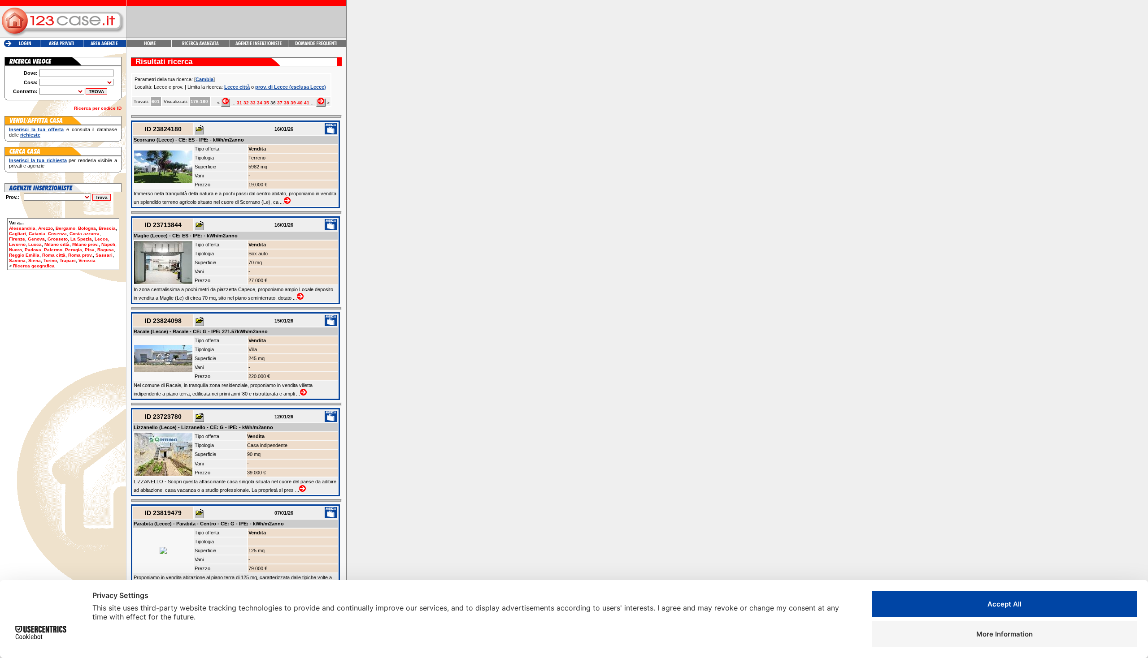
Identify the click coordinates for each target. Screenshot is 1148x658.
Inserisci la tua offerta (36, 129)
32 (246, 102)
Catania (37, 233)
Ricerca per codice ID (98, 108)
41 (306, 102)
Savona (17, 260)
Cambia (204, 79)
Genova (36, 239)
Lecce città (237, 87)
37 (280, 102)
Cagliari (17, 233)
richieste (30, 135)
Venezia (87, 260)
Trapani (68, 260)
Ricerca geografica (34, 265)
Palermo (53, 249)
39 (293, 102)
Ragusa (105, 249)
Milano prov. (85, 244)
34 (259, 102)
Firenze (17, 239)
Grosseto (58, 239)
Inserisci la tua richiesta (38, 160)
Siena (34, 260)
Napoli (108, 244)
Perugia (73, 249)
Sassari (104, 255)
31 (239, 102)
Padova (33, 249)
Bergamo (65, 228)
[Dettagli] (199, 130)
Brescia (107, 228)
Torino (50, 260)
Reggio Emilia (24, 255)
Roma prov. (80, 255)
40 (300, 102)
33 (253, 102)
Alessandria (22, 228)
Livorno (17, 244)
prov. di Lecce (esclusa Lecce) (290, 87)
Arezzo (45, 228)
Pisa (90, 249)
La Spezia (81, 239)
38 (286, 102)
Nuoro (15, 249)
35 (266, 102)
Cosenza (57, 233)
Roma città (53, 255)
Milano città (57, 244)
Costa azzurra (85, 233)
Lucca (35, 244)
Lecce (101, 239)
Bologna (87, 228)
